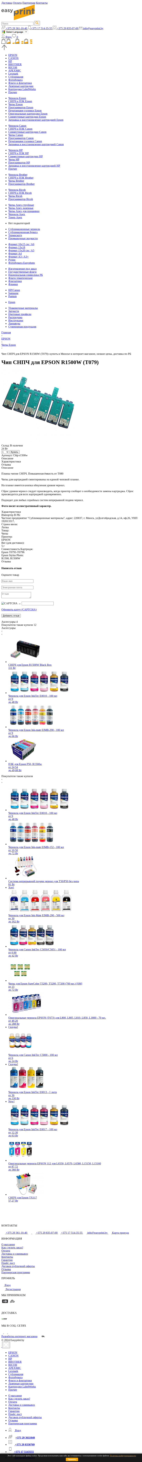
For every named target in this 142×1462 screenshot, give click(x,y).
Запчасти (13, 311)
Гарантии (7, 1260)
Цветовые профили (19, 314)
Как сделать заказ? (12, 1247)
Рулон (11, 259)
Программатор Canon (21, 138)
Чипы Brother (16, 180)
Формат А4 (15, 253)
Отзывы (6, 1269)
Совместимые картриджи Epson (27, 116)
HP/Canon (14, 290)
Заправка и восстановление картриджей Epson (35, 119)
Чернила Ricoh (17, 189)
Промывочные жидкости (23, 238)
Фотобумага (15, 79)
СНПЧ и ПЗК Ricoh (20, 192)
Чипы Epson (15, 104)
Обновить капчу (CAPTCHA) (19, 609)
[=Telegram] (6, 1332)
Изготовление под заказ (22, 268)
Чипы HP (13, 159)
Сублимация (15, 76)
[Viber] (9, 1332)
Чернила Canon (17, 125)
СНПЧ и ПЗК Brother (20, 177)
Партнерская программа (15, 1272)
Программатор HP (19, 162)
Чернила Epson (17, 98)
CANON (13, 58)
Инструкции (15, 320)
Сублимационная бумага (23, 232)
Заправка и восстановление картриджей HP (34, 165)
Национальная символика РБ (25, 274)
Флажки (13, 284)
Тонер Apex (15, 217)
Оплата (17, 2)
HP (10, 61)
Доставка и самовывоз (14, 1253)
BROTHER (15, 64)
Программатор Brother (21, 183)
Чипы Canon (15, 135)
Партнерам (28, 2)
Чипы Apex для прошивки (23, 211)
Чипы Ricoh (15, 196)
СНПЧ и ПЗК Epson (20, 101)
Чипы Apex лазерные (20, 208)
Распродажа (15, 317)
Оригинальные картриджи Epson (27, 113)
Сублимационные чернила (24, 229)
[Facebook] (2, 1332)
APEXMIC (14, 70)
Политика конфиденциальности (123, 1456)
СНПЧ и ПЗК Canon (20, 128)
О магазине (8, 1244)
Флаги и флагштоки (20, 82)
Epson (11, 302)
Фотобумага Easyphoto (21, 262)
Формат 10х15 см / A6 (21, 244)
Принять (72, 1459)
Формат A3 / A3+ (18, 256)
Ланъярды (14, 323)
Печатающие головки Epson (25, 110)
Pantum (12, 296)
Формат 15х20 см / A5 (21, 250)
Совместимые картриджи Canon (27, 131)
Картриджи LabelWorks (22, 89)
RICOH (12, 67)
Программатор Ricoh (20, 199)
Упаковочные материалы (23, 308)
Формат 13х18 (16, 247)
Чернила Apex (16, 214)
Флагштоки (15, 281)
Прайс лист (8, 1263)
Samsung (13, 293)
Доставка (6, 2)
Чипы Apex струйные (21, 204)
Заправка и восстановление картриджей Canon (36, 144)
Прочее (12, 92)
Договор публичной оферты (18, 1266)
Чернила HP (15, 150)
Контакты (42, 2)
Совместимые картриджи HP (25, 156)
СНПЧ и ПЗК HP (18, 153)
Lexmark (13, 73)
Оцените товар (10, 574)
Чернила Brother (17, 174)
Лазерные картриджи (20, 86)
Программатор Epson (20, 107)
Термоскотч (15, 235)
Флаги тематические (20, 278)
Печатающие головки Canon (25, 141)
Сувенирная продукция (22, 326)
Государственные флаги (22, 271)
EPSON (12, 55)
